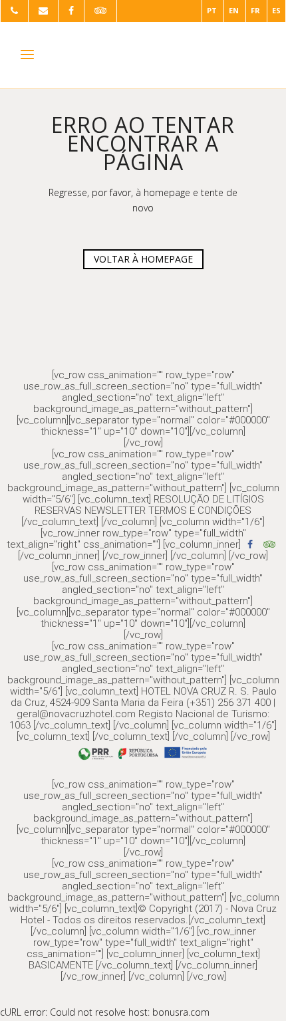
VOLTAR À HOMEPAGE (143, 259)
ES (276, 10)
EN (234, 10)
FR (255, 10)
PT (212, 10)
